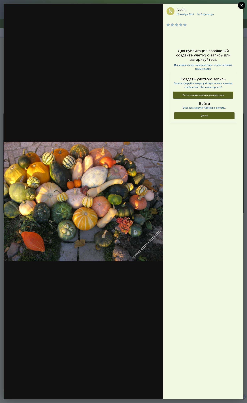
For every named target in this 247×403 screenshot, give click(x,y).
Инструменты (147, 392)
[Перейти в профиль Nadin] (170, 11)
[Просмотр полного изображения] (156, 10)
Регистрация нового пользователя (203, 95)
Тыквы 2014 (29, 16)
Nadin (181, 9)
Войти (204, 115)
